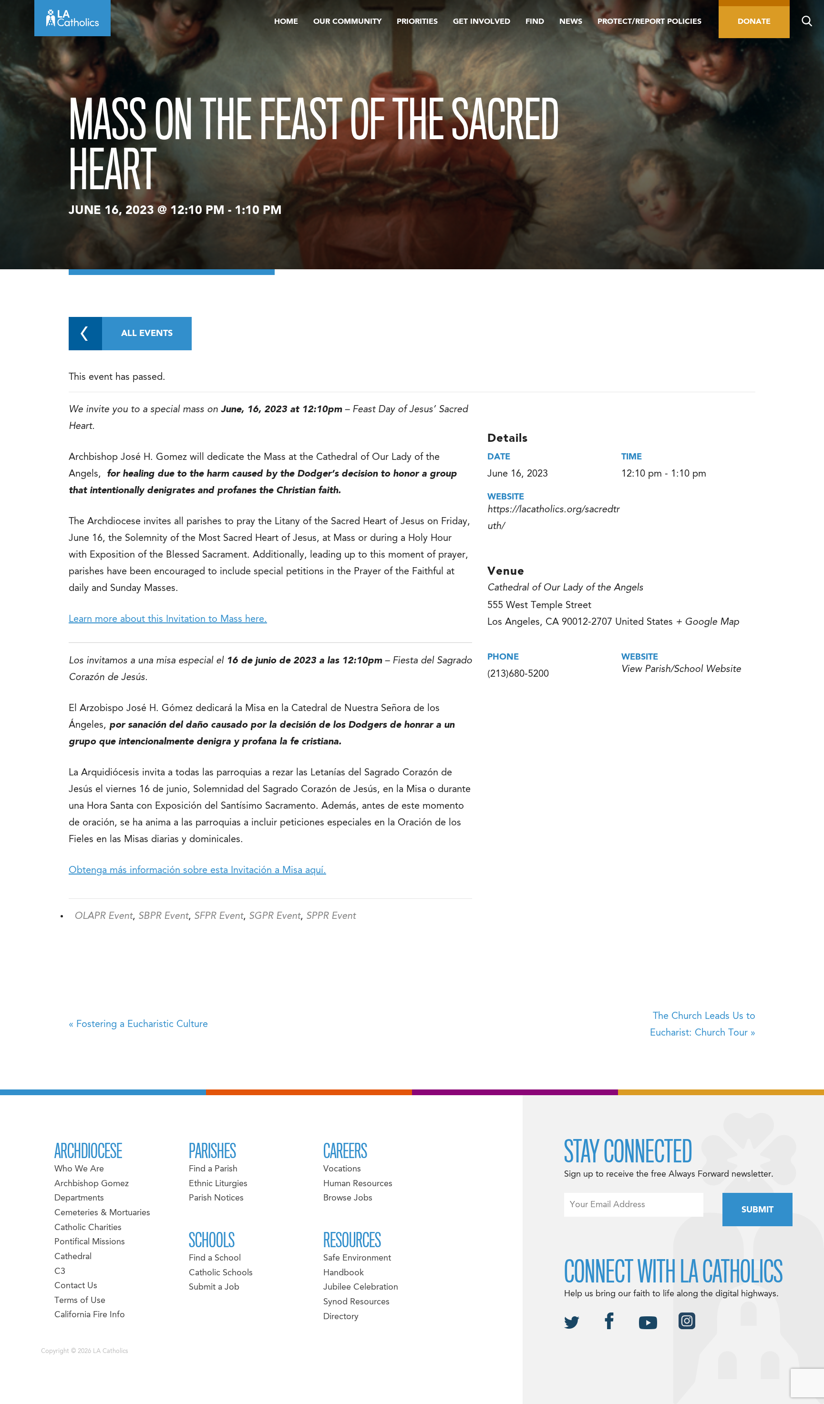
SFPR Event (218, 916)
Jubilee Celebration (360, 1287)
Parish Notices (216, 1198)
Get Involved (481, 22)
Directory (341, 1317)
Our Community (347, 22)
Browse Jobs (347, 1198)
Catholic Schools (221, 1273)
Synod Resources (356, 1302)
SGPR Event (274, 916)
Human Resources (357, 1184)
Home (286, 22)
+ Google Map (707, 622)
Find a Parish (213, 1169)
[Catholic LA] (72, 18)
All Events (147, 334)
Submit (757, 1210)
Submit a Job (214, 1287)
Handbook (343, 1273)
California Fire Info (89, 1315)
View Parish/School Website (681, 669)
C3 (59, 1272)
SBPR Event (163, 916)
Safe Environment (357, 1258)
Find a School (215, 1258)
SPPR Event (331, 916)
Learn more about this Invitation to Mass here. (168, 619)
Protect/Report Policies (649, 22)
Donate (754, 22)
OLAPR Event (103, 916)
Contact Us (75, 1286)
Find (534, 22)
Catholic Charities (88, 1228)
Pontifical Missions (89, 1242)
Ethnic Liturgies (218, 1184)
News (570, 22)
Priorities (417, 22)
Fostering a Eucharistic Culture (138, 1024)
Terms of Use (79, 1301)
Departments (79, 1198)
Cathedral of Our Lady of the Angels (565, 588)
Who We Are (79, 1169)
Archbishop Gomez (91, 1184)
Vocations (342, 1169)
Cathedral (73, 1257)
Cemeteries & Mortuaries (102, 1213)
